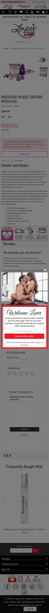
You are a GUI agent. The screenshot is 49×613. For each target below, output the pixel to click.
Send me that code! (24, 336)
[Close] (45, 269)
